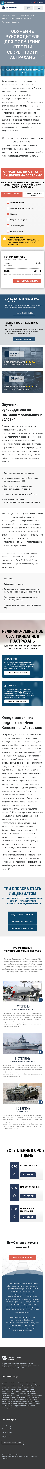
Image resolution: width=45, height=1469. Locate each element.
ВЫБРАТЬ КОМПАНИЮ (24, 339)
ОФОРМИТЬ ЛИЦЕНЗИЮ (24, 313)
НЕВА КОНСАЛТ (8, 1454)
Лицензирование (25, 15)
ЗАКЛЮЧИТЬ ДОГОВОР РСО (17, 701)
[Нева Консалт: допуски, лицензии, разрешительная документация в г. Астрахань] (10, 8)
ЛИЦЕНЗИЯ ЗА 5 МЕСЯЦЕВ (22, 915)
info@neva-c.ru (6, 1436)
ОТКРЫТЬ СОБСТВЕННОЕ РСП (17, 673)
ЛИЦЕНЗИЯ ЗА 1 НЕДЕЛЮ (22, 928)
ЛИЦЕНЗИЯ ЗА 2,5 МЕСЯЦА (22, 921)
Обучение (27, 18)
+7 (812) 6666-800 (7, 1432)
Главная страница (8, 15)
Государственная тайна (11, 18)
